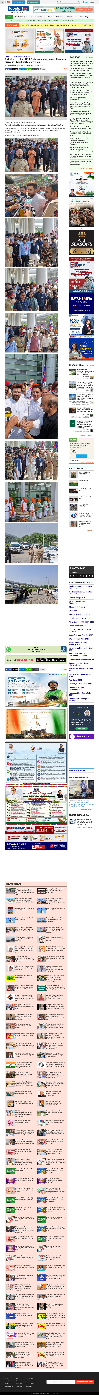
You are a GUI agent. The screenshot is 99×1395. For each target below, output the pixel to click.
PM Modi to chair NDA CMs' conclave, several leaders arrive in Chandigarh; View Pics (35, 60)
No (73, 451)
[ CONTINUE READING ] (87, 809)
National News (29, 1378)
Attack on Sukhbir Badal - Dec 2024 (80, 649)
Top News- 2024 (75, 680)
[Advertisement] (36, 629)
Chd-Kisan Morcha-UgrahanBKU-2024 (76, 688)
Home (9, 17)
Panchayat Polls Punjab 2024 (80, 684)
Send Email (35, 69)
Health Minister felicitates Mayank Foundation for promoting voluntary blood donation (81, 162)
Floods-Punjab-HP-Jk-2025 (79, 618)
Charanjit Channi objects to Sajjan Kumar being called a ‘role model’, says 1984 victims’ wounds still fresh (81, 105)
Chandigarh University (77, 607)
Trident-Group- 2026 (77, 598)
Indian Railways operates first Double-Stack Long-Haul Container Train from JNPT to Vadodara (81, 113)
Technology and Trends (67, 20)
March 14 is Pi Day (84, 481)
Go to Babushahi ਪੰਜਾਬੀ (18, 2)
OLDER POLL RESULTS (87, 462)
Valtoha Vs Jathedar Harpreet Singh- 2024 (81, 670)
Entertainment (42, 20)
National (49, 17)
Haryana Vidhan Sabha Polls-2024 (80, 694)
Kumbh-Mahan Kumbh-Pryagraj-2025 (78, 643)
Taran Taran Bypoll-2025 (78, 626)
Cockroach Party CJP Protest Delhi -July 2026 (80, 587)
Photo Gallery (71, 17)
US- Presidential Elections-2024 (81, 659)
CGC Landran (74, 611)
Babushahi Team (9, 1386)
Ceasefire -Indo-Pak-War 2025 (81, 635)
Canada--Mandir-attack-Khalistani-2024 (78, 664)
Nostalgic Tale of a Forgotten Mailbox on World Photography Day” (85, 524)
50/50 (74, 453)
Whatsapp (28, 69)
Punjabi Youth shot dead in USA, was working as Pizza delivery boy (81, 69)
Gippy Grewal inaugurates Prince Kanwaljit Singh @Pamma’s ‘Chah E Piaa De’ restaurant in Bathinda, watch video (81, 76)
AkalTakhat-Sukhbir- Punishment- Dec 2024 (78, 655)
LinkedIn (22, 69)
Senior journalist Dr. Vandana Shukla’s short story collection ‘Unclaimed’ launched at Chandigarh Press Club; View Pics (81, 121)
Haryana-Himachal (36, 17)
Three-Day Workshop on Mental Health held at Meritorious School (80, 127)
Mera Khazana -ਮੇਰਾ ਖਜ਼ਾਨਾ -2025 (81, 622)
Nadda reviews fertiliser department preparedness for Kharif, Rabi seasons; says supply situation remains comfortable (81, 85)
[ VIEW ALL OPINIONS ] (87, 435)
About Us (7, 1381)
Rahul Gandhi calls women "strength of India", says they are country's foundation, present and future (81, 92)
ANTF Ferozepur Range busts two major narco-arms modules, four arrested (80, 156)
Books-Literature (53, 20)
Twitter (15, 69)
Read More (81, 728)
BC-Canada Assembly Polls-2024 (80, 675)
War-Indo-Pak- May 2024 (79, 639)
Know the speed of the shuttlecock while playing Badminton (86, 515)
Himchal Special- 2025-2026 (80, 614)
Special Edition (77, 770)
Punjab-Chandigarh (21, 17)
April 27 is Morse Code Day (86, 489)
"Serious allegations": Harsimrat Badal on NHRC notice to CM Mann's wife (81, 133)
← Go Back (63, 69)
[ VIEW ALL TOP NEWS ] (86, 169)
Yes (73, 450)
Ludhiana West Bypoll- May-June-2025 (80, 630)
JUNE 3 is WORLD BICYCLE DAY (84, 473)
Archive (7, 1383)
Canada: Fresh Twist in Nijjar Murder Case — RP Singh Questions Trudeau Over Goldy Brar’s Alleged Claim (81, 63)
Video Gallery (84, 17)
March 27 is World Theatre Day (84, 506)
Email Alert (9, 20)
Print (42, 69)
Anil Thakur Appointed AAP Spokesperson (78, 98)
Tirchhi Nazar (19, 20)
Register (92, 2)
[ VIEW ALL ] (90, 531)
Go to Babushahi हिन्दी (33, 2)
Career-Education (30, 20)
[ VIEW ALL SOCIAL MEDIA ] (85, 827)
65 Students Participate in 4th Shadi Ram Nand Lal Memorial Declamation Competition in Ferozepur (81, 141)
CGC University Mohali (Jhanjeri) (77, 602)
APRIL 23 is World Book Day (86, 497)
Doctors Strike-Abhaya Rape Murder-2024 (80, 700)
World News (59, 17)
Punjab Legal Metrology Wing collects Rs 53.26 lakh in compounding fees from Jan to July (81, 149)
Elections (18, 1381)
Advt (17, 1378)
